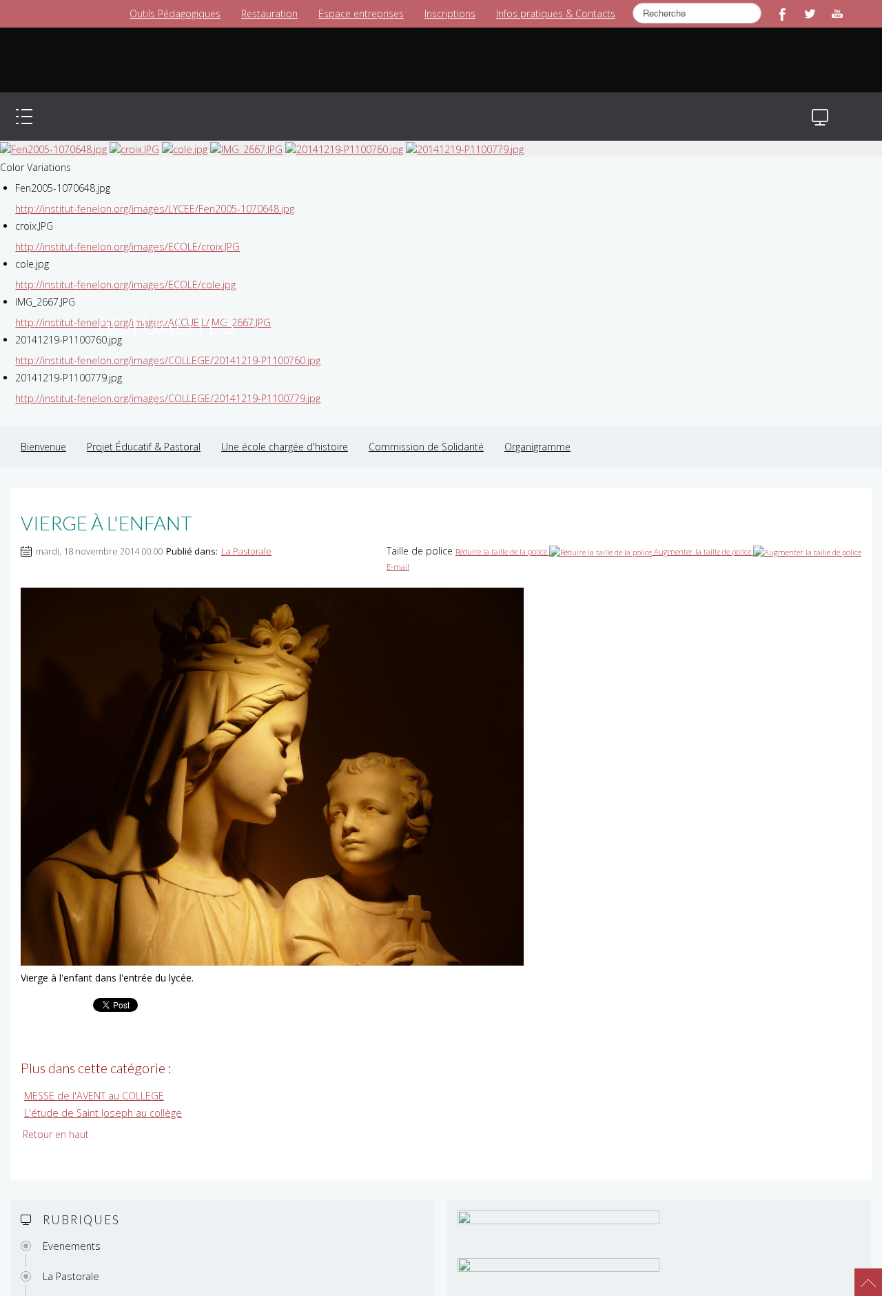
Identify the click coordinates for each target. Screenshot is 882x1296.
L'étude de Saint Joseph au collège (100, 1098)
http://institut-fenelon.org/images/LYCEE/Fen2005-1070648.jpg (152, 194)
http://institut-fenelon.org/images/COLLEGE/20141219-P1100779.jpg (165, 384)
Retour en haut (56, 1119)
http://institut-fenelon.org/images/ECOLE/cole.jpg (123, 270)
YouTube (837, 14)
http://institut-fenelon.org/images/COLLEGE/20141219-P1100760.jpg (165, 346)
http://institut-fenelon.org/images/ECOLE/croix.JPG (125, 232)
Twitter (809, 14)
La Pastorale (246, 537)
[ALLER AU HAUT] (861, 1275)
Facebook (782, 14)
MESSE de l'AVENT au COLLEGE (93, 1081)
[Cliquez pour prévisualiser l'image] (272, 761)
